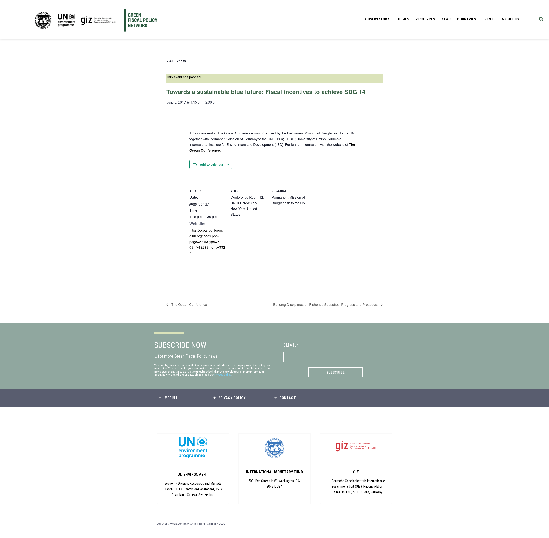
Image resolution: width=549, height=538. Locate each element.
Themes (402, 19)
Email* (291, 345)
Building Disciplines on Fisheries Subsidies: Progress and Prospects (326, 304)
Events (489, 19)
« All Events (176, 60)
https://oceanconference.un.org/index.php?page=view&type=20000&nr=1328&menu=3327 (207, 241)
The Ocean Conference (188, 304)
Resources (425, 19)
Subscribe (335, 372)
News (446, 19)
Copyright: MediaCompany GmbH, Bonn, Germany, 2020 (191, 523)
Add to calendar (211, 164)
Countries (466, 19)
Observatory (377, 19)
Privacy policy (222, 374)
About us (510, 19)
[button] (541, 19)
